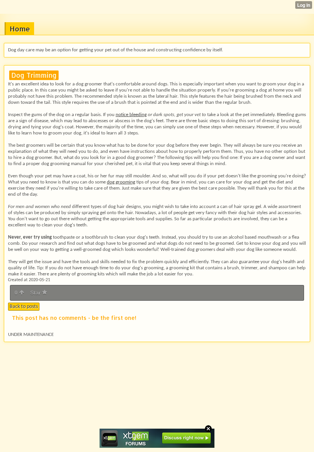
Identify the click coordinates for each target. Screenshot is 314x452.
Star (36, 293)
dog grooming (121, 182)
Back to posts (24, 307)
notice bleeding (131, 114)
